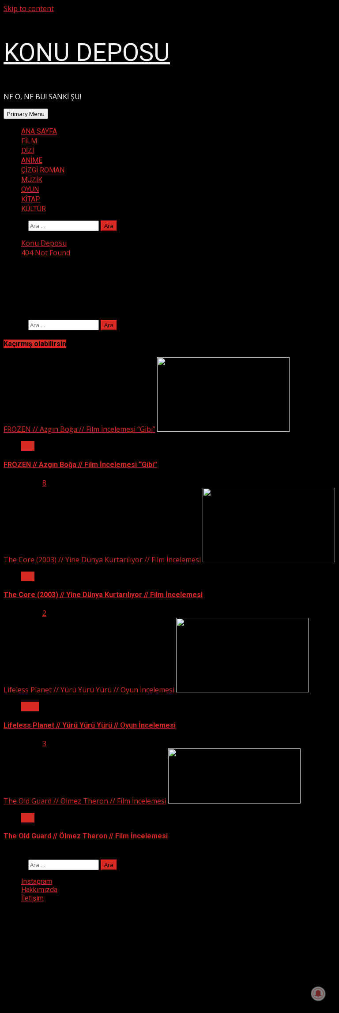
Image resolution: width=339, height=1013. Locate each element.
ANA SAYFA (39, 131)
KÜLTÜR (33, 209)
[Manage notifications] (318, 994)
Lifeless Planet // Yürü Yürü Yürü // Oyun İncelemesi (89, 690)
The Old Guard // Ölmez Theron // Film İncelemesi (85, 801)
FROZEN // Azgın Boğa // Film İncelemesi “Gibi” (79, 429)
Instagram (36, 881)
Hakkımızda (39, 890)
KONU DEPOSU (87, 52)
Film (27, 446)
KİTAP (30, 199)
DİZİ (27, 150)
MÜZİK (31, 180)
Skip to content (29, 8)
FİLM (29, 141)
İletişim (32, 898)
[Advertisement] (70, 953)
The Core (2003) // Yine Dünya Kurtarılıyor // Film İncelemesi (102, 559)
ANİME (31, 160)
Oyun (30, 706)
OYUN (30, 189)
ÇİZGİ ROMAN (42, 170)
